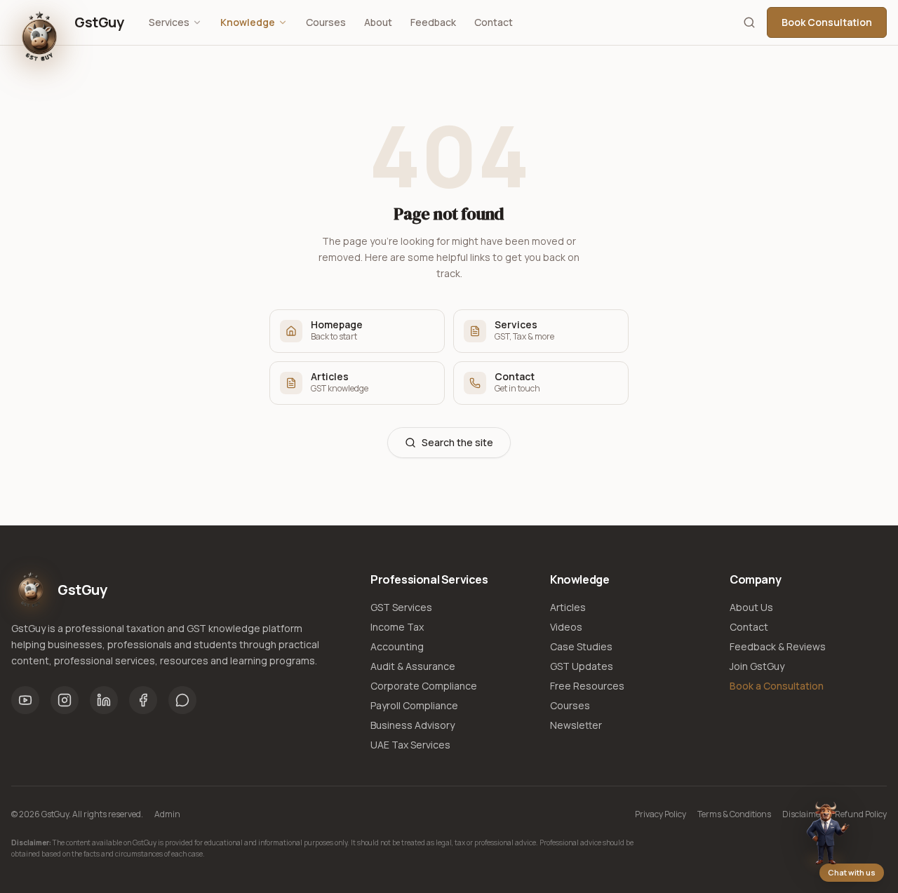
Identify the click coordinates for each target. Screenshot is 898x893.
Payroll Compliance (414, 705)
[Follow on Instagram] (65, 700)
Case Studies (581, 646)
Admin (167, 814)
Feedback (433, 22)
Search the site (457, 442)
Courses (326, 22)
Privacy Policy (660, 814)
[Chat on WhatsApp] (182, 700)
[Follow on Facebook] (143, 700)
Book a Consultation (777, 685)
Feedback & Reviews (778, 646)
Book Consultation (827, 22)
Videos (566, 626)
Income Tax (397, 626)
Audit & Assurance (412, 666)
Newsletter (576, 725)
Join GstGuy (757, 666)
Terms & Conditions (734, 814)
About (378, 22)
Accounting (397, 646)
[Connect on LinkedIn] (104, 700)
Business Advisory (412, 725)
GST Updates (581, 666)
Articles (568, 607)
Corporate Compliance (423, 685)
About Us (751, 607)
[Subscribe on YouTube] (25, 700)
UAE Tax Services (410, 744)
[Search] (749, 22)
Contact (493, 22)
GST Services (401, 607)
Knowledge (247, 22)
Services (169, 22)
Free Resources (587, 685)
